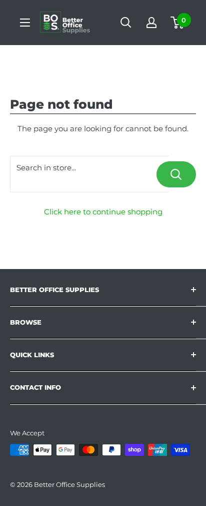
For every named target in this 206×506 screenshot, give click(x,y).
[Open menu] (25, 23)
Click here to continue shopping (103, 211)
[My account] (151, 22)
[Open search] (126, 22)
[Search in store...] (176, 174)
